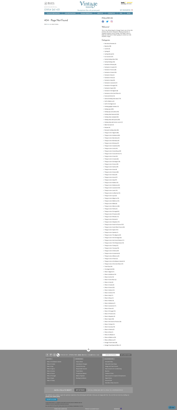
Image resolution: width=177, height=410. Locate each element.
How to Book (79, 361)
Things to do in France (110, 164)
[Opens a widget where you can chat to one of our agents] (172, 407)
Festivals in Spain (109, 88)
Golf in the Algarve (109, 104)
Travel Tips (107, 266)
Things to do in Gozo (110, 169)
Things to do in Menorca (111, 206)
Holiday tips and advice (111, 111)
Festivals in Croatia (109, 67)
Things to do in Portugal (111, 211)
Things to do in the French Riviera (113, 240)
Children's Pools (109, 373)
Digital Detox (108, 378)
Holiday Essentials (86, 13)
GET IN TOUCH (80, 390)
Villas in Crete (108, 282)
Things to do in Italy (110, 180)
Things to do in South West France (113, 227)
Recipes (107, 127)
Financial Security (80, 366)
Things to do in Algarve (110, 132)
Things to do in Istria (110, 177)
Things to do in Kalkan (110, 182)
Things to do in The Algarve (112, 235)
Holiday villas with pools (111, 119)
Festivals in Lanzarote (110, 83)
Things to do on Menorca (111, 256)
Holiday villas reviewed (110, 117)
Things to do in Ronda (110, 219)
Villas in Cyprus (51, 368)
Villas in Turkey (108, 324)
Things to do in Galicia (110, 167)
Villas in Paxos (108, 308)
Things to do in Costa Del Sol (112, 153)
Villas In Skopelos (109, 316)
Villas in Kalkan (108, 300)
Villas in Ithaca (108, 298)
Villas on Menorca (109, 340)
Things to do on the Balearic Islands (114, 261)
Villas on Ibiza (108, 332)
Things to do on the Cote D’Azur (113, 264)
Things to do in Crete (110, 156)
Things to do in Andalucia (111, 135)
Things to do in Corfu (110, 148)
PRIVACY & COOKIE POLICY (92, 408)
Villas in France (108, 287)
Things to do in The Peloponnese (113, 243)
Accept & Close (51, 399)
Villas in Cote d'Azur (110, 279)
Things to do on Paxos (110, 258)
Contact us (111, 13)
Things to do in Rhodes (111, 216)
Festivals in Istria (109, 77)
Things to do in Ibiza (110, 174)
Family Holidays (109, 62)
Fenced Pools (108, 380)
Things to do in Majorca (111, 198)
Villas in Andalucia (109, 274)
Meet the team (108, 125)
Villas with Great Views (111, 364)
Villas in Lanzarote (109, 306)
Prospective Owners (81, 373)
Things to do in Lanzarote (111, 188)
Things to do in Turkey (110, 245)
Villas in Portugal (109, 311)
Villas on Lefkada (109, 334)
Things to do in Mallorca (111, 201)
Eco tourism (108, 56)
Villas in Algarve (109, 271)
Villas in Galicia (108, 290)
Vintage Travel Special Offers (112, 345)
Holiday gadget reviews (111, 106)
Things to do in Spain (110, 230)
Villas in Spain (108, 319)
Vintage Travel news (110, 342)
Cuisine (106, 48)
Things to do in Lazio (110, 190)
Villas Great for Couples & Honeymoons (115, 376)
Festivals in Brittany (110, 64)
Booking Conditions (81, 378)
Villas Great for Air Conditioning (113, 368)
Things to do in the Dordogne (112, 237)
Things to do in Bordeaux (111, 140)
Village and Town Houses (111, 366)
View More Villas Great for (112, 383)
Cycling (106, 51)
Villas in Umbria (109, 329)
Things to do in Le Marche (111, 193)
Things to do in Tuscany (111, 248)
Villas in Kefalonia (109, 303)
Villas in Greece (108, 292)
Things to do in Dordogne (111, 161)
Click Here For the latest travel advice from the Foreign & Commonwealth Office (65, 406)
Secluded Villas (109, 361)
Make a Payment (80, 376)
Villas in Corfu (108, 277)
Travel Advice (79, 371)
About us (100, 13)
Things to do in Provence (111, 214)
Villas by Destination (53, 13)
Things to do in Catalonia (111, 146)
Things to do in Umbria (111, 250)
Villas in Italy (108, 295)
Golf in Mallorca (109, 101)
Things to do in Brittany (111, 143)
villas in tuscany (109, 327)
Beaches (107, 46)
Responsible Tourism (81, 368)
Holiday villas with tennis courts (113, 122)
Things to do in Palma (110, 209)
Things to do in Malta (110, 203)
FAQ (121, 13)
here (48, 24)
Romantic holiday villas (110, 130)
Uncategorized (108, 269)
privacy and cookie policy (53, 396)
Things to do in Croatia (110, 159)
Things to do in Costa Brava (112, 151)
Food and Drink (109, 96)
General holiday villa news (111, 98)
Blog (128, 13)
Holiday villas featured (110, 114)
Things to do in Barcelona (111, 138)
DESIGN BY (117, 408)
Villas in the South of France (112, 321)
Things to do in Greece (110, 172)
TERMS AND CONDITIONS (60, 408)
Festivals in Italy (109, 80)
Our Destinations (70, 13)
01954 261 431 (52, 9)
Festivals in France (109, 69)
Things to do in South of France (113, 224)
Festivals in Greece (109, 72)
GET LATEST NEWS (125, 355)
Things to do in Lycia (110, 195)
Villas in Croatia (109, 285)
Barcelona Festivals (109, 43)
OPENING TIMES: (73, 355)
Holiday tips (108, 109)
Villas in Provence (109, 313)
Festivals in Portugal (110, 85)
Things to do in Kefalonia (111, 185)
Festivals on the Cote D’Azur (112, 93)
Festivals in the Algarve (110, 90)
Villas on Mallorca (109, 337)
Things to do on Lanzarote (111, 253)
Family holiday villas (110, 59)
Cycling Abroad (108, 54)
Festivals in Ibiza (109, 75)
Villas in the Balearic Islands (54, 361)
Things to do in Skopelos (111, 222)
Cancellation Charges (81, 364)
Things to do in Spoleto (111, 232)
